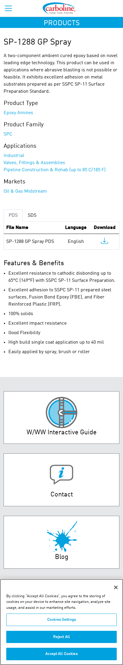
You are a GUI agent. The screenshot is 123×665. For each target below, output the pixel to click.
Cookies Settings (61, 620)
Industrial (14, 155)
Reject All (61, 637)
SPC (8, 134)
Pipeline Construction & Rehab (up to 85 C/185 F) (55, 170)
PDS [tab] (13, 215)
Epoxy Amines (18, 113)
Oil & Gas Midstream (25, 191)
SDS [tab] (32, 215)
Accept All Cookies (61, 654)
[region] (61, 622)
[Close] (115, 587)
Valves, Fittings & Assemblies (34, 163)
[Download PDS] (104, 242)
